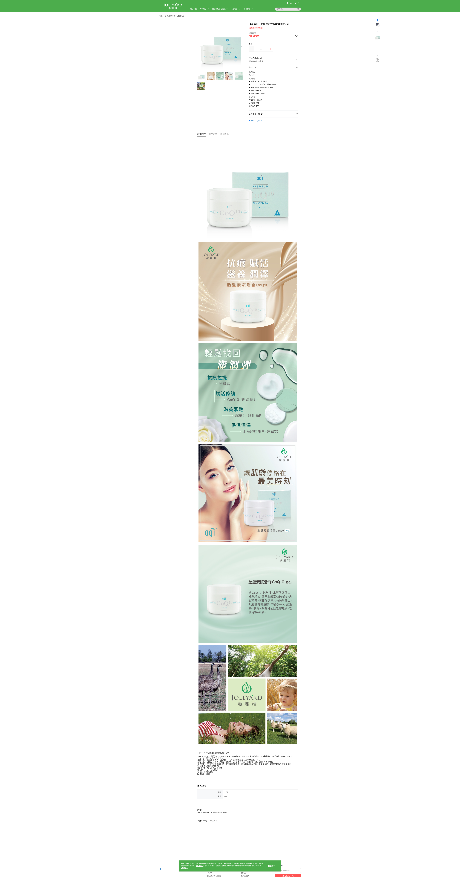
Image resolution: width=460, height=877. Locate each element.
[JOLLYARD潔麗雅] (172, 6)
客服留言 (243, 873)
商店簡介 (210, 873)
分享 (253, 121)
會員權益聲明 (245, 876)
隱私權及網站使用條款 (214, 876)
